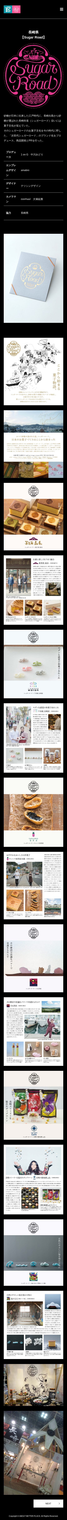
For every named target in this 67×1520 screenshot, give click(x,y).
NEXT (48, 1503)
